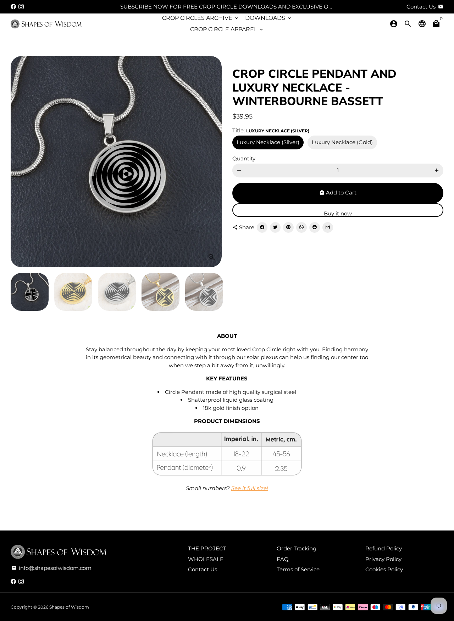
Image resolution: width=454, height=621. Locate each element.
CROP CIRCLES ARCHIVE (200, 18)
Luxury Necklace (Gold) (342, 142)
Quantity (243, 158)
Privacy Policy (383, 559)
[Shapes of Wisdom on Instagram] (21, 6)
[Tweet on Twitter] (275, 227)
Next (212, 162)
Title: (270, 130)
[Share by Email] (327, 227)
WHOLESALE (205, 559)
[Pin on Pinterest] (288, 227)
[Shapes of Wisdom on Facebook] (13, 6)
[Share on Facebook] (262, 227)
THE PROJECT (207, 548)
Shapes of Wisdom (69, 607)
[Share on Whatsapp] (301, 227)
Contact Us (202, 569)
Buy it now (338, 213)
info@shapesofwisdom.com (51, 568)
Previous (20, 162)
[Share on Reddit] (314, 227)
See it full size (249, 488)
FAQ (283, 559)
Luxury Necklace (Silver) (268, 142)
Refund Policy (383, 548)
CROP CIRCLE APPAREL (227, 29)
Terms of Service (298, 569)
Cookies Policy (384, 569)
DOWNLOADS (268, 18)
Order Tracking (296, 548)
